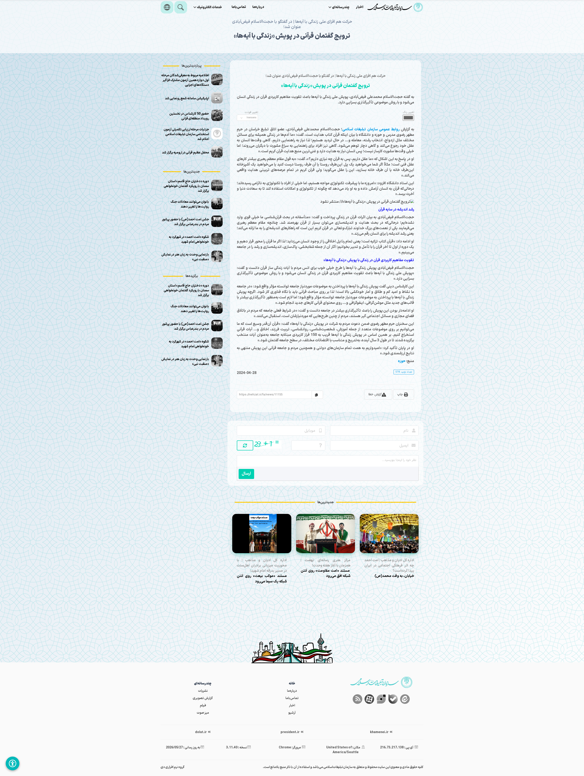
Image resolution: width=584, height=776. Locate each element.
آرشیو (292, 712)
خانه (292, 683)
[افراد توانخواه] (12, 763)
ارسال (246, 474)
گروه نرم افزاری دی (173, 767)
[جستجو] (180, 7)
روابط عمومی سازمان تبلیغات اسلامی (370, 129)
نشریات (203, 691)
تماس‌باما (239, 7)
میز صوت (203, 712)
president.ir (290, 732)
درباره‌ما (258, 7)
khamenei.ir (379, 732)
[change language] (167, 7)
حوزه (401, 361)
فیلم (203, 705)
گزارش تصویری (203, 698)
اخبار (359, 7)
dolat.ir (201, 732)
